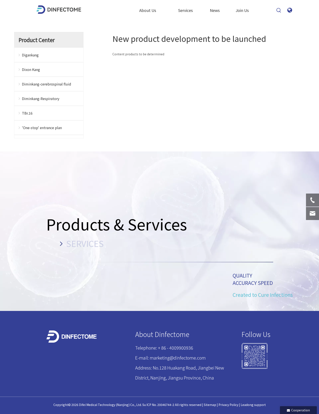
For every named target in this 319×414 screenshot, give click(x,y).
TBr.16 (27, 113)
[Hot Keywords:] (279, 10)
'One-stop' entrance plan (42, 127)
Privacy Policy (228, 404)
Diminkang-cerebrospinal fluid (46, 84)
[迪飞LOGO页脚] (71, 336)
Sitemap (210, 404)
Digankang (30, 55)
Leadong (247, 404)
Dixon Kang (31, 69)
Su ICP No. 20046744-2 (158, 404)
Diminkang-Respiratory (40, 98)
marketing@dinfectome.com (178, 358)
